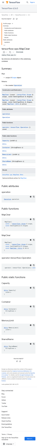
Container (6, 147)
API (12, 15)
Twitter (4, 403)
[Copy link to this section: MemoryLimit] (16, 321)
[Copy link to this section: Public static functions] (28, 277)
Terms (4, 434)
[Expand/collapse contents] (12, 23)
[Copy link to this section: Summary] (14, 69)
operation (6, 114)
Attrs (4, 144)
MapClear (6, 95)
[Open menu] (3, 2)
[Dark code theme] (30, 196)
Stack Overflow (6, 421)
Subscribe (30, 439)
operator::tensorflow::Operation (15, 127)
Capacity (6, 141)
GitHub (4, 400)
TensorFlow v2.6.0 (10, 8)
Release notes (6, 418)
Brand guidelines (7, 424)
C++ (29, 15)
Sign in (32, 2)
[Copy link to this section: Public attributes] (21, 186)
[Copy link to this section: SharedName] (16, 339)
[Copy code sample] (33, 196)
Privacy (9, 434)
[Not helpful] (16, 18)
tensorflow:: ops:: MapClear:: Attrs (12, 174)
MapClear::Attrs (13, 104)
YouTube (4, 406)
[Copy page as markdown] (10, 52)
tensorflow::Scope (24, 95)
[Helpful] (13, 18)
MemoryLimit (7, 154)
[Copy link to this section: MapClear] (13, 215)
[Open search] (27, 2)
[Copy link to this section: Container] (13, 302)
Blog (3, 394)
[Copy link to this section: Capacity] (12, 283)
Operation (18, 85)
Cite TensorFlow (7, 427)
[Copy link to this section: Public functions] (21, 209)
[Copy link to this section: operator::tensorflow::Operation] (4, 261)
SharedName (7, 161)
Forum (4, 397)
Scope (14, 78)
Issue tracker (6, 415)
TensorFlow (5, 15)
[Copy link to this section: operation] (13, 192)
